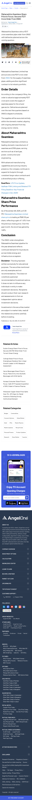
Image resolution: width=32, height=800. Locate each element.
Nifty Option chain (8, 668)
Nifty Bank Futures (18, 658)
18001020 (8, 597)
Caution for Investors (8, 787)
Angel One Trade (17, 624)
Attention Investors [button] (9, 747)
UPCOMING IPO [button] (6, 583)
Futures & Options (9, 418)
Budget (6, 413)
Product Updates (21, 432)
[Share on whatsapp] (6, 62)
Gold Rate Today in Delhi (10, 683)
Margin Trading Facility (20, 626)
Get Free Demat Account (16, 798)
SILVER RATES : (6, 693)
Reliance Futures (23, 660)
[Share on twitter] (9, 62)
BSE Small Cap (7, 653)
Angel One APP (7, 624)
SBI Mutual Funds (23, 719)
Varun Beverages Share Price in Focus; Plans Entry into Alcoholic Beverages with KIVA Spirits (14, 373)
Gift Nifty (23, 653)
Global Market (20, 418)
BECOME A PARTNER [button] (8, 574)
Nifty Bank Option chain (10, 670)
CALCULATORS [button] (6, 558)
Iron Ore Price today (22, 711)
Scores (25, 762)
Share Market (15, 437)
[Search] (27, 3)
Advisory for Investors (8, 779)
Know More (15, 332)
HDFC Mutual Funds (21, 722)
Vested (25, 633)
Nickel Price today (8, 711)
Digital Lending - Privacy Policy (11, 773)
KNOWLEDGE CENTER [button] (8, 563)
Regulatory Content (22, 759)
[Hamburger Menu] (30, 3)
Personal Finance (8, 432)
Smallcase (13, 633)
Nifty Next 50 (23, 648)
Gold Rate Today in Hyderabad (11, 687)
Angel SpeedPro (7, 626)
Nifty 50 (5, 646)
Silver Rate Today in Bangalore (12, 697)
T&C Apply (10, 770)
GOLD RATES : (6, 678)
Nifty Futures (7, 658)
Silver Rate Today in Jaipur (11, 701)
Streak (19, 633)
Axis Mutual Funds (8, 722)
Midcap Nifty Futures (9, 660)
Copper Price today (9, 707)
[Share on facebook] (12, 62)
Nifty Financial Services (10, 648)
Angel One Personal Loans (9, 776)
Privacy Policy (19, 770)
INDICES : (5, 644)
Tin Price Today (7, 714)
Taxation (24, 437)
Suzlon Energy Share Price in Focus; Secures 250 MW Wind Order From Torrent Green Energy (15, 350)
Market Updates (8, 427)
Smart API (6, 628)
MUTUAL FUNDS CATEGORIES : (11, 729)
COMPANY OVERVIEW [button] (8, 549)
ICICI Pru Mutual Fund (9, 724)
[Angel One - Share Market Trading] (7, 3)
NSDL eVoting (16, 782)
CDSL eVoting (6, 782)
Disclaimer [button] (6, 754)
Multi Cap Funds (7, 738)
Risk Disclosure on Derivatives (11, 784)
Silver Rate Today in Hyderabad (12, 695)
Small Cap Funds (8, 734)
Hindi (5, 423)
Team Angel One (12, 22)
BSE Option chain (23, 675)
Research (6, 437)
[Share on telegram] (2, 62)
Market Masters (19, 423)
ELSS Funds (6, 732)
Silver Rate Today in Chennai (11, 699)
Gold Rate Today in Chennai (11, 685)
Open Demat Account (19, 3)
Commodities (14, 413)
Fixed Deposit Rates (16, 628)
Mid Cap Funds (15, 736)
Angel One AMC (7, 618)
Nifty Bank (13, 646)
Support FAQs (19, 597)
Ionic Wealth (16, 618)
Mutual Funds (19, 427)
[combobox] (5, 26)
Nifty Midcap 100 (8, 650)
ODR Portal (25, 782)
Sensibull (5, 633)
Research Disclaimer (8, 759)
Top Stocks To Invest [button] (9, 589)
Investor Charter (23, 776)
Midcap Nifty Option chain (10, 673)
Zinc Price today (23, 709)
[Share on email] (16, 62)
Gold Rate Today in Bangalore (11, 689)
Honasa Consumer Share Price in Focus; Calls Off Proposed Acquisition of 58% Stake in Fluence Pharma (16, 383)
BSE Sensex (18, 650)
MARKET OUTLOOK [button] (8, 579)
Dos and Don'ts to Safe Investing (11, 762)
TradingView (6, 635)
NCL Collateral (21, 779)
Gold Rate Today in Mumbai (11, 681)
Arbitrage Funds (19, 734)
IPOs (11, 423)
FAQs (3, 770)
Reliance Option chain (9, 675)
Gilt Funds (6, 736)
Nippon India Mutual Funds (11, 726)
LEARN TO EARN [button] (7, 569)
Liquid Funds (16, 732)
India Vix (16, 653)
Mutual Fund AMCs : (9, 717)
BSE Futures (7, 663)
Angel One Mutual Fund (9, 719)
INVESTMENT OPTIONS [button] (9, 554)
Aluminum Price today (9, 709)
